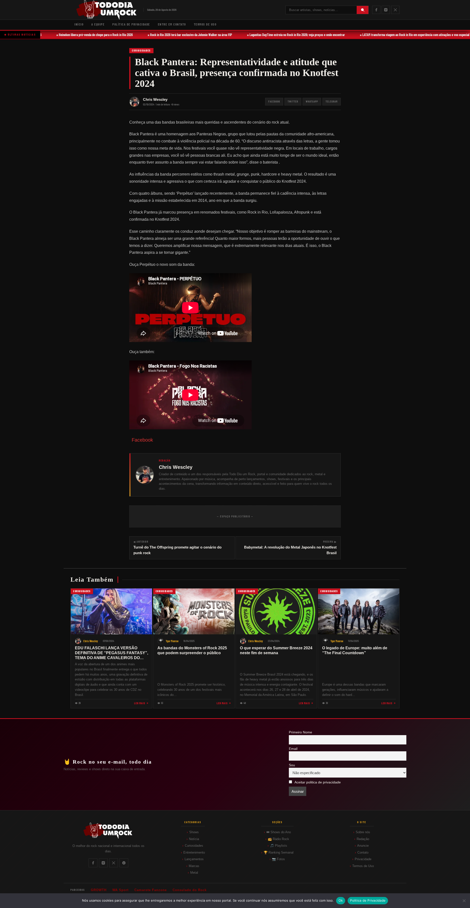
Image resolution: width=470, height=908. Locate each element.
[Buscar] (362, 10)
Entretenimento (194, 852)
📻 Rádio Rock (278, 839)
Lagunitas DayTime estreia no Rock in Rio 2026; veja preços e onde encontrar (288, 35)
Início (78, 24)
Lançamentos (194, 859)
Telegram (332, 101)
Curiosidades (141, 50)
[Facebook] (376, 10)
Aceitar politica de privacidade (317, 782)
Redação (363, 839)
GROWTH (98, 890)
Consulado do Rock (190, 890)
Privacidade (363, 859)
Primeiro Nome (300, 732)
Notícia (194, 839)
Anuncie (363, 845)
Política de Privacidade (131, 24)
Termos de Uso (205, 24)
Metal (194, 872)
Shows (194, 832)
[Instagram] (386, 10)
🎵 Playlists (278, 845)
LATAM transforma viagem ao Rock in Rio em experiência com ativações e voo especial (407, 35)
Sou (292, 765)
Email (293, 749)
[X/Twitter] (395, 10)
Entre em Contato (172, 24)
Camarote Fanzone (150, 890)
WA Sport (120, 890)
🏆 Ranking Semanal (279, 852)
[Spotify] (123, 862)
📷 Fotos (278, 859)
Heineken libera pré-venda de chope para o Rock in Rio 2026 (87, 35)
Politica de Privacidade (368, 900)
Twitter (293, 101)
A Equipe (98, 24)
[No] (463, 900)
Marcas (194, 866)
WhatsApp (312, 101)
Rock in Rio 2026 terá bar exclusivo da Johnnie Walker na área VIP (182, 35)
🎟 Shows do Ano (278, 832)
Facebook (274, 101)
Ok (341, 900)
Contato (362, 852)
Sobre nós (363, 832)
